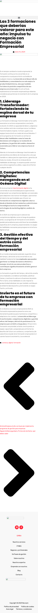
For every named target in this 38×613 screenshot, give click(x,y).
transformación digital (20, 188)
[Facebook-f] (21, 527)
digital (11, 343)
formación (17, 343)
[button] (19, 17)
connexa (5, 343)
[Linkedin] (17, 527)
